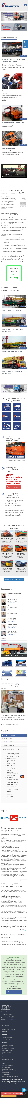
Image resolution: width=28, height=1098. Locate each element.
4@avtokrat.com (11, 594)
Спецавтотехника (6, 1046)
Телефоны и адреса (7, 1037)
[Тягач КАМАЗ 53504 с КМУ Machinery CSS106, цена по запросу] (7, 548)
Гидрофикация (6, 1067)
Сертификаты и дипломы (8, 1029)
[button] (3, 16)
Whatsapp (14, 278)
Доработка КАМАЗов (8, 148)
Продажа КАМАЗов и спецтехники (13, 122)
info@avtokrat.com (11, 1019)
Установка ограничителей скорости (11, 1071)
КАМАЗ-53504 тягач (10, 739)
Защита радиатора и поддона (10, 1076)
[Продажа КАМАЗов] (14, 388)
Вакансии (4, 1031)
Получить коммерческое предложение (12, 1093)
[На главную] (12, 5)
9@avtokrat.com (11, 621)
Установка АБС (6, 1074)
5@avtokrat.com (11, 615)
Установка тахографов (8, 1069)
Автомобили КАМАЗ (7, 1045)
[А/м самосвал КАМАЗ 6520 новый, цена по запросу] (21, 548)
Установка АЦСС (6, 1072)
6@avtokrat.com (11, 609)
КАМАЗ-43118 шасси (10, 735)
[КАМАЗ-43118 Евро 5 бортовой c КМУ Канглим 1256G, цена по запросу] (7, 533)
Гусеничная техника (7, 1050)
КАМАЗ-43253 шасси (10, 742)
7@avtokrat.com (11, 634)
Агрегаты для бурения (8, 1048)
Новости (4, 1028)
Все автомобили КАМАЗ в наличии (14, 579)
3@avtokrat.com (11, 627)
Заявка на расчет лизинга (8, 1096)
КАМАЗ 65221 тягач (10, 745)
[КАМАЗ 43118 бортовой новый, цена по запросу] (21, 563)
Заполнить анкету (14, 992)
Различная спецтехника (8, 1053)
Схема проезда (6, 1039)
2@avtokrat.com (11, 602)
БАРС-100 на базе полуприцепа (12, 351)
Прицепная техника (7, 1052)
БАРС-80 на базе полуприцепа (11, 310)
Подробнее (24, 55)
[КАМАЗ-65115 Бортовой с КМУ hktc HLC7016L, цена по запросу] (21, 533)
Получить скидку (13, 487)
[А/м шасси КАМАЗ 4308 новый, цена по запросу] (7, 563)
